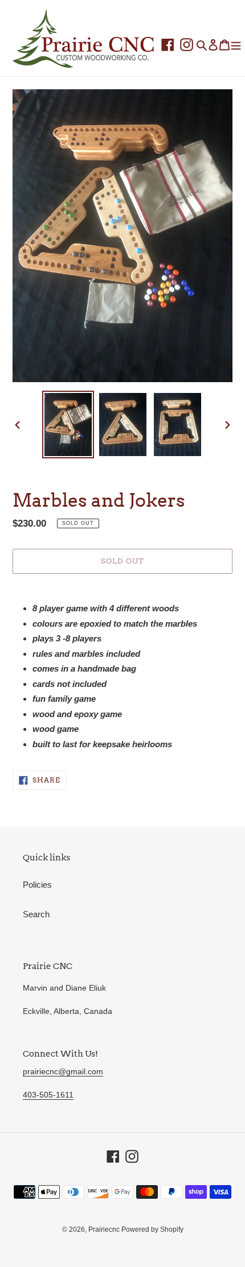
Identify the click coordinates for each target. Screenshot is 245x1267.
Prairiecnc (104, 1229)
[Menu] (236, 44)
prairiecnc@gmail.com (63, 1071)
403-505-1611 (48, 1094)
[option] (68, 424)
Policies (37, 884)
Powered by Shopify (152, 1229)
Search (36, 914)
